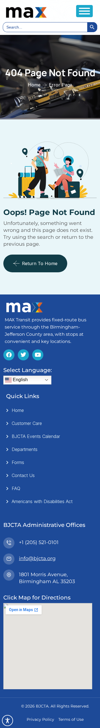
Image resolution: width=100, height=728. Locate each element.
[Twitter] (23, 354)
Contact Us (23, 475)
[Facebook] (8, 354)
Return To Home (40, 263)
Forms (18, 462)
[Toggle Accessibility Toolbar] (7, 720)
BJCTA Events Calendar (36, 436)
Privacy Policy (40, 719)
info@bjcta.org (37, 558)
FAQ (16, 488)
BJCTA (42, 706)
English (20, 379)
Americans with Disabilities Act (42, 501)
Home (34, 85)
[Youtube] (37, 354)
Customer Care (27, 423)
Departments (25, 449)
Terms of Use (71, 719)
